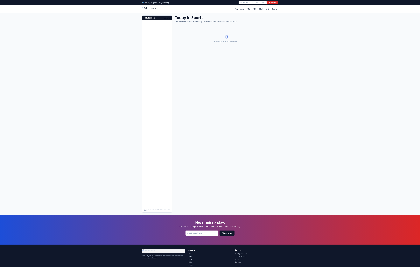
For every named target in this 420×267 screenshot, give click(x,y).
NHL (267, 9)
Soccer (274, 9)
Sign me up (227, 233)
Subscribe (272, 3)
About (237, 259)
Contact (238, 262)
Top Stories (239, 9)
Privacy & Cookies (241, 253)
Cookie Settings (240, 256)
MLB (261, 9)
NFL (248, 9)
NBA (254, 9)
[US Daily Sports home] (149, 9)
